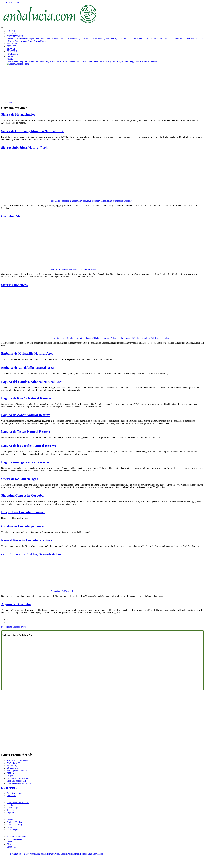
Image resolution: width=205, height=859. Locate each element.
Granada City (87, 38)
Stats (90, 854)
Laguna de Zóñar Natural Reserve (25, 415)
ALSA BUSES (13, 763)
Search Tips (98, 854)
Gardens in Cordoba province (22, 526)
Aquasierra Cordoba (16, 604)
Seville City (75, 38)
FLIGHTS (11, 46)
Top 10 (138, 61)
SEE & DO (12, 44)
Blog (9, 844)
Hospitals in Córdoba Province (23, 512)
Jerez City (122, 38)
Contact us (11, 795)
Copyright (30, 854)
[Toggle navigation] (2, 27)
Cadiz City (131, 38)
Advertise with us (14, 793)
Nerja (49, 38)
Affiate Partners (80, 854)
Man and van (12, 768)
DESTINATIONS (15, 36)
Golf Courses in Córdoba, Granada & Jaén (31, 554)
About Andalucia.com (15, 854)
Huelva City (142, 38)
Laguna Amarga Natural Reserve (25, 462)
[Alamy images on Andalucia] (11, 788)
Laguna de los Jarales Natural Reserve (28, 445)
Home (9, 102)
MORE (10, 59)
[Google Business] (16, 788)
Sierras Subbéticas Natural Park (24, 147)
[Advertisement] (102, 84)
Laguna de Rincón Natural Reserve (26, 398)
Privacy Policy (53, 854)
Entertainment (13, 61)
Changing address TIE (16, 781)
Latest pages (12, 830)
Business (72, 61)
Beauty (108, 61)
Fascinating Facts (14, 807)
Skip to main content (10, 2)
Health (101, 61)
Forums (10, 842)
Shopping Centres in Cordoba (22, 495)
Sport (121, 61)
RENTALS (12, 51)
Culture (115, 61)
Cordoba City (99, 38)
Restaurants (33, 61)
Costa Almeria (21, 41)
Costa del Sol (12, 38)
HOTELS (11, 31)
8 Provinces (162, 38)
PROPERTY (12, 54)
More (43, 41)
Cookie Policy (67, 854)
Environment (92, 61)
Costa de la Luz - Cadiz (178, 38)
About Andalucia (149, 61)
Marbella (23, 38)
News (9, 827)
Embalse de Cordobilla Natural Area (27, 367)
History (64, 61)
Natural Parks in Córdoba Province (26, 540)
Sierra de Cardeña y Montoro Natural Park (32, 131)
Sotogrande (41, 38)
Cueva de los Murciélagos (19, 479)
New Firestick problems (17, 760)
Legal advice (41, 854)
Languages (11, 847)
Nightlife (23, 61)
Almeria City (111, 38)
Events (10, 819)
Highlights (11, 805)
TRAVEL (11, 49)
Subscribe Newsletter (16, 837)
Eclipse (10, 776)
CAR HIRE (12, 33)
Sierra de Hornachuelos (18, 114)
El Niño (10, 773)
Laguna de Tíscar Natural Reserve (25, 431)
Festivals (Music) (14, 824)
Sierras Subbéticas (14, 285)
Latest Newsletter (14, 839)
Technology (129, 61)
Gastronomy (44, 61)
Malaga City (63, 38)
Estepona (31, 38)
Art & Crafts (55, 61)
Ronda (55, 38)
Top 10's (10, 810)
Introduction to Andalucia (18, 802)
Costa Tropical (34, 41)
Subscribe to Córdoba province (14, 627)
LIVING (11, 56)
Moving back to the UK (17, 771)
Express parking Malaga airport (20, 783)
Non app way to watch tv (18, 778)
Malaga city (12, 765)
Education (81, 61)
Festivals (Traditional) (16, 822)
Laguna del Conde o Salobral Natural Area (31, 382)
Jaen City (152, 38)
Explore (10, 812)
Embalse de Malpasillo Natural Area (27, 353)
